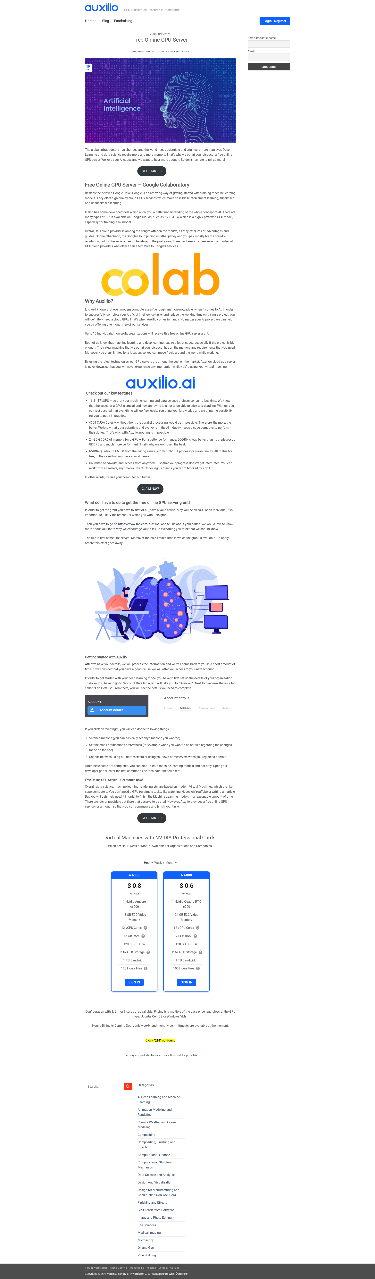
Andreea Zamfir (179, 51)
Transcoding (137, 1268)
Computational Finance (154, 1155)
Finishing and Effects (152, 1202)
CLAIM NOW (150, 489)
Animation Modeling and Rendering (155, 1112)
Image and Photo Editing (155, 1217)
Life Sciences (147, 1225)
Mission (151, 1268)
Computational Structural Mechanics (155, 1164)
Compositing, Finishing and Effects (156, 1144)
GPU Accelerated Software (156, 1210)
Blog (105, 21)
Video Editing (147, 1255)
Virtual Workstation (96, 1268)
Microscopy (146, 1240)
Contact (163, 1268)
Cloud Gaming (118, 1268)
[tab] (148, 862)
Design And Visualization (155, 1182)
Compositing (146, 1135)
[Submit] (128, 1086)
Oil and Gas (146, 1248)
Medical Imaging (149, 1232)
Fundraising (123, 21)
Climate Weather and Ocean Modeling (157, 1124)
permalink (191, 1055)
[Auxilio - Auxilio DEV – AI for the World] (101, 7)
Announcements (160, 34)
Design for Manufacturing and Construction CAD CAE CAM (158, 1192)
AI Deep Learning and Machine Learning (159, 1099)
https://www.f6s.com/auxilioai (139, 524)
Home (90, 21)
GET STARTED (152, 171)
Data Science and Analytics (156, 1175)
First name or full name (262, 37)
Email (251, 51)
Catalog (174, 1268)
